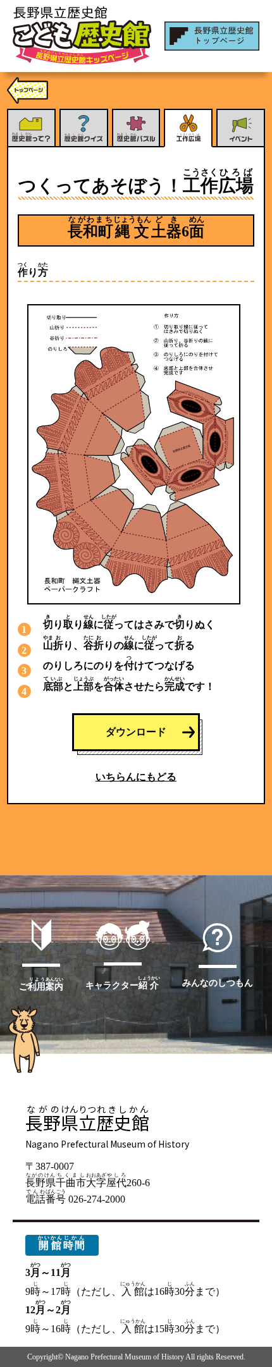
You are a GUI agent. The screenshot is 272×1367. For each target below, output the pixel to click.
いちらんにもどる (136, 776)
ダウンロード (136, 731)
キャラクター (122, 983)
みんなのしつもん (217, 982)
